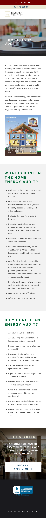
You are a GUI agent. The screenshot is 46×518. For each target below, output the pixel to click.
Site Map (26, 511)
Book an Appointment (23, 467)
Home (35, 511)
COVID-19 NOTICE (22, 2)
